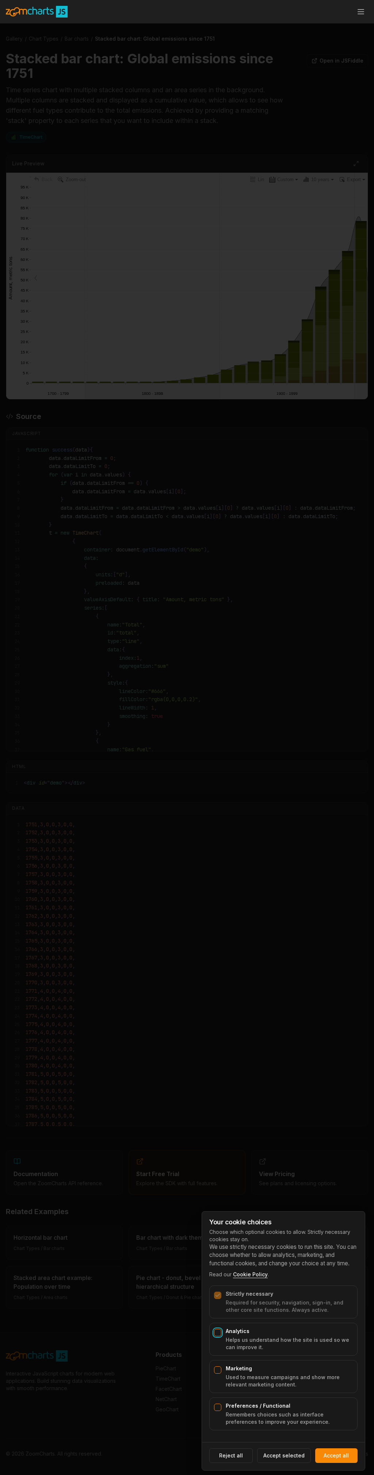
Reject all (231, 1455)
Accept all (336, 1455)
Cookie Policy (250, 1274)
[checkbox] (217, 1295)
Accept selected (284, 1455)
